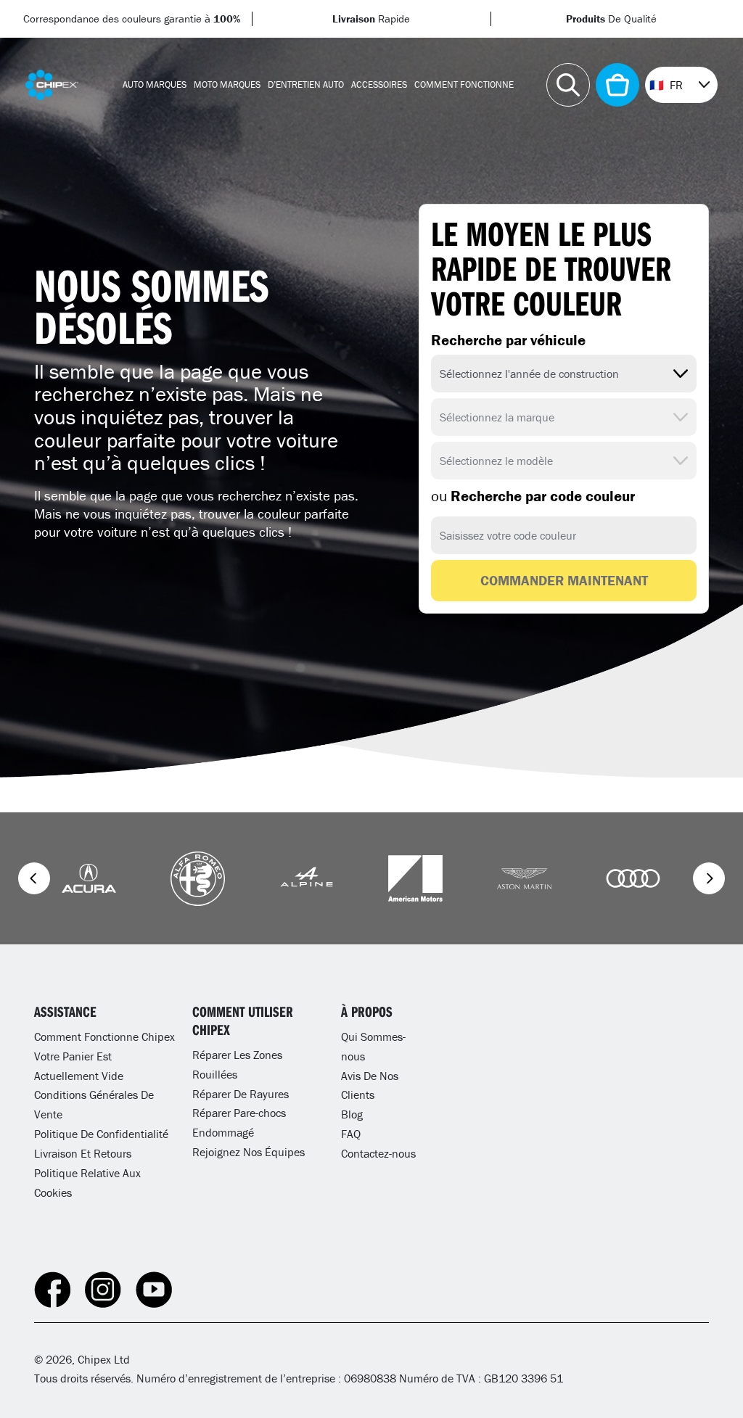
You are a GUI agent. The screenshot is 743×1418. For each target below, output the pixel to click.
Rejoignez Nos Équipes (248, 1152)
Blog (352, 1114)
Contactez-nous (378, 1153)
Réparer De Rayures (240, 1094)
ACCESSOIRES (379, 84)
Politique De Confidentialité (101, 1133)
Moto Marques (227, 84)
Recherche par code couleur (533, 496)
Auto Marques (154, 84)
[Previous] (34, 878)
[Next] (709, 878)
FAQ (351, 1133)
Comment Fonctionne (464, 84)
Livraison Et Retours (82, 1153)
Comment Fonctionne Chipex (104, 1036)
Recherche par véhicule (508, 340)
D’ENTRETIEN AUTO (306, 84)
